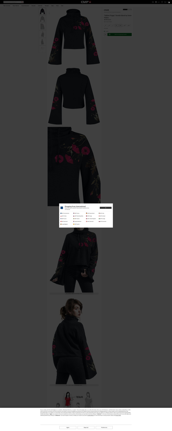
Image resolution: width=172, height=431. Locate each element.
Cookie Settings (90, 415)
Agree (67, 427)
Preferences (104, 427)
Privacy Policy (118, 415)
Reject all (86, 427)
